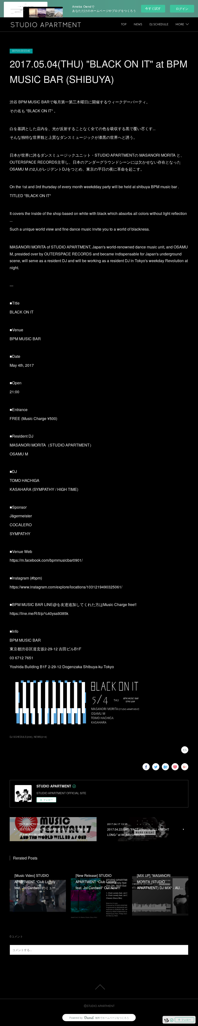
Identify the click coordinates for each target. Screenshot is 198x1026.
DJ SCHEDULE (158, 24)
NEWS (138, 24)
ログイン (182, 8)
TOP (124, 24)
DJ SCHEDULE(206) (21, 737)
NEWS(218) (40, 737)
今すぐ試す (153, 8)
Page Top (99, 987)
